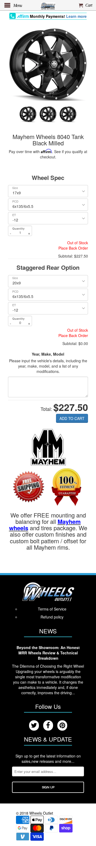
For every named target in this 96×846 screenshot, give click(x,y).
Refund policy (52, 617)
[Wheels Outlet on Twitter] (34, 725)
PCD (15, 201)
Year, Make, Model (48, 354)
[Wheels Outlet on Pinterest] (62, 725)
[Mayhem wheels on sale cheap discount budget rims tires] (48, 446)
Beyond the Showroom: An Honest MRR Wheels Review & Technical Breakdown (48, 653)
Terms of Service (52, 609)
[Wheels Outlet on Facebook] (48, 725)
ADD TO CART (72, 418)
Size (15, 188)
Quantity (18, 228)
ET (14, 215)
